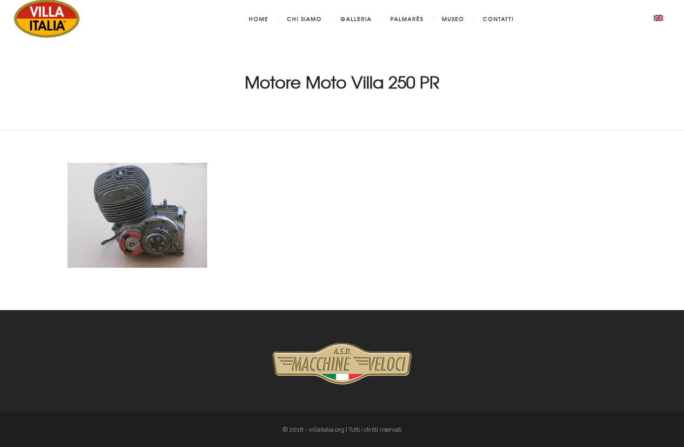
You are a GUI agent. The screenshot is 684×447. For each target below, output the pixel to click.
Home (258, 18)
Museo (453, 18)
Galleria (356, 18)
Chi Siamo (304, 18)
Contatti (498, 18)
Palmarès (406, 18)
